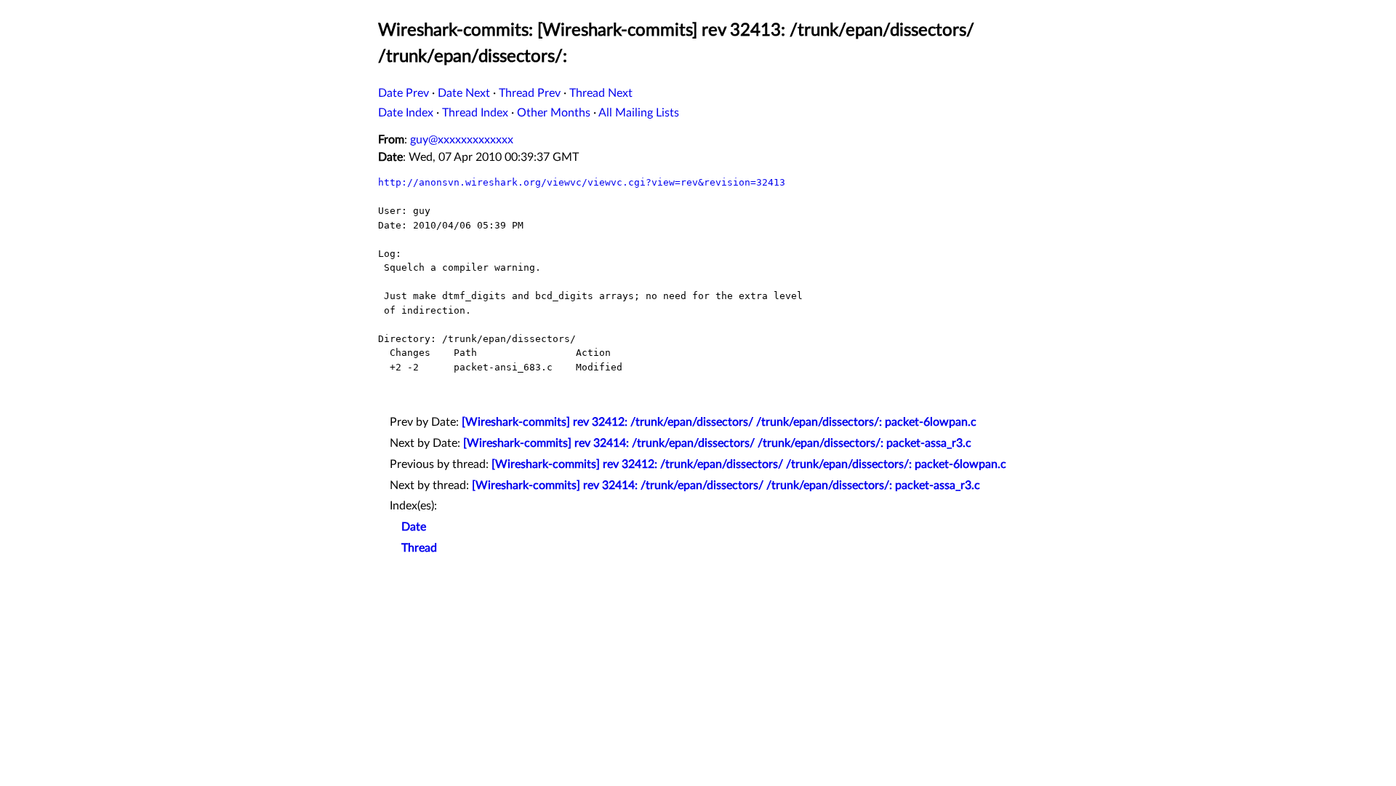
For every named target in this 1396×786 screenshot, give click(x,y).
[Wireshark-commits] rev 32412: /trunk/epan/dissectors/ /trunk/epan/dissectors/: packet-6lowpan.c (719, 422)
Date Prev (403, 93)
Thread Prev (530, 93)
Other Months (553, 113)
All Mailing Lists (638, 113)
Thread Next (601, 93)
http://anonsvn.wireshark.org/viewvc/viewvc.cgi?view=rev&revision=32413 (581, 182)
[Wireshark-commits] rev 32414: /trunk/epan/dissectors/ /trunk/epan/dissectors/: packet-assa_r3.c (717, 443)
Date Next (464, 93)
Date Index (405, 113)
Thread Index (475, 113)
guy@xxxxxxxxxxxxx (461, 140)
